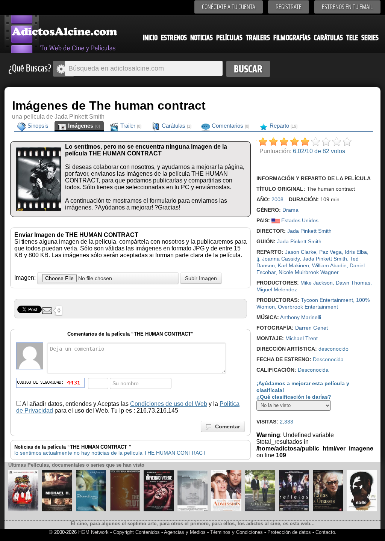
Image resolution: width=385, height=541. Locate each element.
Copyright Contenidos (136, 532)
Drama (290, 210)
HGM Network (93, 532)
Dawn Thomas (353, 283)
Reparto (282, 125)
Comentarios (229, 125)
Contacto (325, 532)
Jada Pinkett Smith (309, 231)
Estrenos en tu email (347, 7)
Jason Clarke (300, 252)
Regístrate (289, 7)
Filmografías (292, 37)
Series (370, 37)
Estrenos (174, 37)
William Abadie (329, 265)
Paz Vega (330, 252)
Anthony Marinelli (300, 317)
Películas (229, 37)
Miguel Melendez (276, 289)
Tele (352, 37)
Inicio (150, 37)
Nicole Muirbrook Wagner (309, 272)
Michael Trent (301, 338)
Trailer (130, 125)
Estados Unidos (299, 220)
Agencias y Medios (185, 532)
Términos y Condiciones (237, 532)
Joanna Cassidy (281, 259)
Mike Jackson (316, 283)
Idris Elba (356, 252)
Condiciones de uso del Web (168, 404)
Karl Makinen (293, 265)
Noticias (201, 37)
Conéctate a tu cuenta (228, 7)
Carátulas (328, 37)
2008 (277, 199)
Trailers (258, 37)
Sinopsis (37, 125)
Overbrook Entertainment (308, 307)
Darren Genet (311, 328)
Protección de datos (289, 532)
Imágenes (83, 125)
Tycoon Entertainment (327, 300)
